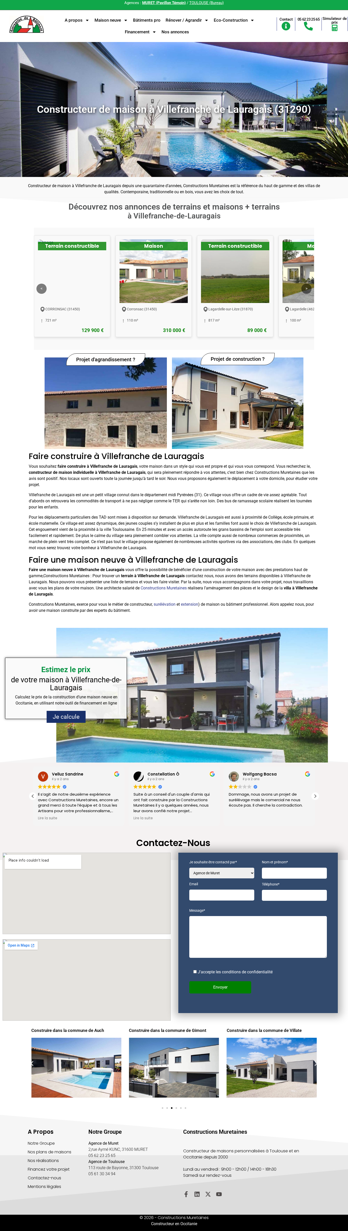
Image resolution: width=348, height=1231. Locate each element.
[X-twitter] (208, 1194)
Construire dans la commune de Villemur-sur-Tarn (271, 1032)
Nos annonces (175, 31)
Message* (197, 910)
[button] (315, 796)
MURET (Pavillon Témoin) (164, 3)
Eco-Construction (231, 20)
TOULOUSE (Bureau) (206, 3)
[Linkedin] (197, 1194)
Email (193, 884)
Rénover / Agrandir (184, 20)
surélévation (165, 604)
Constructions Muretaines (164, 588)
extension (189, 604)
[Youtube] (219, 1194)
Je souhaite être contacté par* (213, 862)
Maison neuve (108, 20)
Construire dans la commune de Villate (166, 1030)
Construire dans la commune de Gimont (70, 1030)
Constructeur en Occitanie (174, 1223)
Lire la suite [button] (47, 818)
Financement (137, 31)
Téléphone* (270, 884)
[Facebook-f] (186, 1194)
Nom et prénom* (275, 862)
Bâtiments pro (146, 20)
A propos (74, 20)
